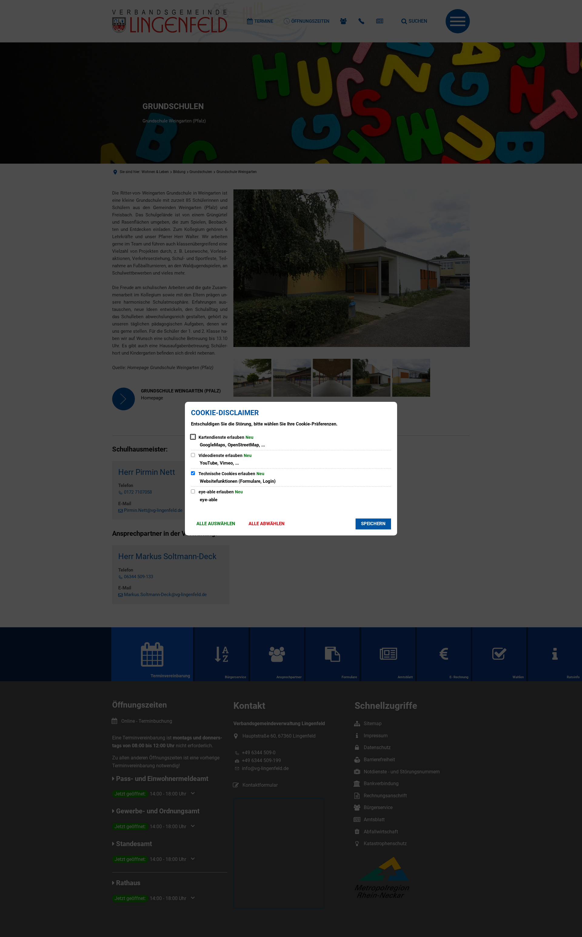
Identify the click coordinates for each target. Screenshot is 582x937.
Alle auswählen (215, 523)
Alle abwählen (267, 523)
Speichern (373, 523)
